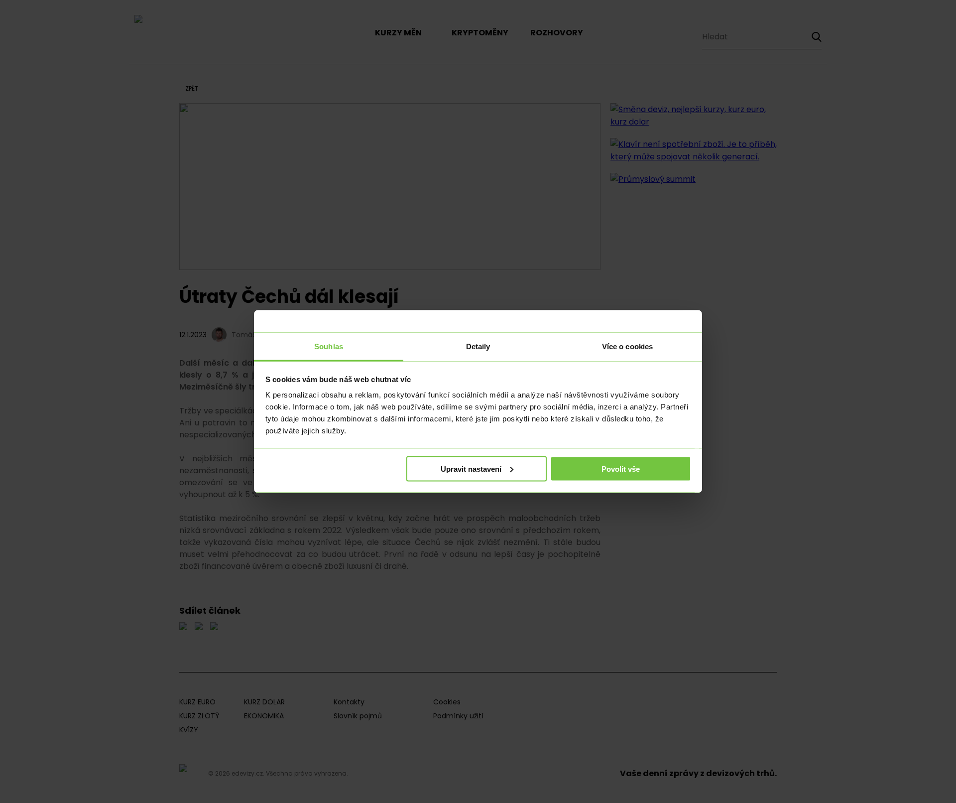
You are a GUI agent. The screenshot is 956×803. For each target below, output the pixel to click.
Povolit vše (620, 468)
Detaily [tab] (478, 346)
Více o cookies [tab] (627, 346)
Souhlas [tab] (328, 346)
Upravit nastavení (471, 468)
